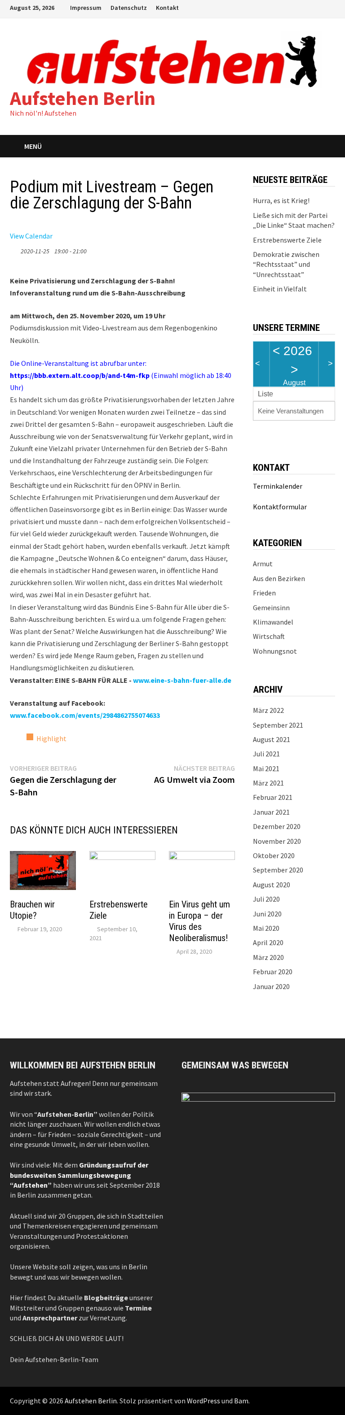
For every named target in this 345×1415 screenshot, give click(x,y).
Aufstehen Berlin (82, 98)
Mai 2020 (266, 928)
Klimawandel (273, 621)
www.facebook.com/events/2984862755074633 (85, 715)
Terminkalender (277, 486)
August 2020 (271, 884)
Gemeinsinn (271, 607)
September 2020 (278, 869)
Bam (241, 1400)
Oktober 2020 (274, 855)
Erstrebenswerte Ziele (287, 239)
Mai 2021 (266, 768)
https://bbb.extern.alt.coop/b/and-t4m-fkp (80, 375)
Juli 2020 (266, 898)
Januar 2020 (271, 986)
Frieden (264, 592)
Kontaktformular (280, 506)
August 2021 (271, 739)
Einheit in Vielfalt (280, 288)
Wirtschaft (269, 636)
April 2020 (268, 942)
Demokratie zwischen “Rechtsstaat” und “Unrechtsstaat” (286, 264)
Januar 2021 (271, 811)
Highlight (51, 738)
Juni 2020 (267, 913)
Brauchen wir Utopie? (32, 910)
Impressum (86, 8)
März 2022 (268, 710)
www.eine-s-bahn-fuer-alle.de (182, 680)
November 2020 (277, 841)
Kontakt (167, 8)
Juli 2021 (266, 753)
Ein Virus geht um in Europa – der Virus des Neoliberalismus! (199, 921)
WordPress (203, 1400)
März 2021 (268, 782)
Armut (263, 563)
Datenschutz (129, 8)
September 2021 (278, 725)
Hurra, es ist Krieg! (281, 200)
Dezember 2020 (277, 826)
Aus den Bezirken (279, 578)
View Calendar (31, 235)
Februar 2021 (272, 797)
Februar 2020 (272, 971)
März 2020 (268, 957)
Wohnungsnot (275, 651)
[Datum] (14, 249)
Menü (33, 146)
